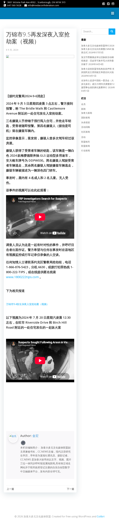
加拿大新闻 (86, 112)
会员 (83, 104)
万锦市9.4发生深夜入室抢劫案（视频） (27, 304)
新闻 (83, 108)
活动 (83, 137)
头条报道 (85, 122)
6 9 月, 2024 (12, 49)
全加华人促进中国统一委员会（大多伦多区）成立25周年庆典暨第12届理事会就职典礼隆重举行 (97, 84)
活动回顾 (85, 127)
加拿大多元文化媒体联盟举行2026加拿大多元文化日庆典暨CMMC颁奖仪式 (97, 49)
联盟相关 (85, 141)
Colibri (100, 516)
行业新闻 (85, 150)
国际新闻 (85, 117)
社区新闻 (85, 131)
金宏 (35, 436)
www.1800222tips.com (22, 277)
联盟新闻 (85, 145)
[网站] (23, 443)
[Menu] (112, 13)
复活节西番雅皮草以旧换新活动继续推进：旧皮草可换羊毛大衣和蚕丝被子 (97, 61)
